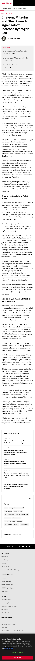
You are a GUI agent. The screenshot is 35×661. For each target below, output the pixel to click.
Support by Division (7, 603)
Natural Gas (8, 511)
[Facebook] (16, 546)
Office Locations (6, 613)
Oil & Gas (19, 521)
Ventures (4, 563)
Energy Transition (15, 508)
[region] (17, 647)
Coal (6, 508)
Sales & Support (6, 599)
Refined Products (10, 521)
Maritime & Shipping (22, 514)
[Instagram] (19, 546)
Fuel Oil (16, 524)
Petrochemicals (9, 514)
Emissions (8, 518)
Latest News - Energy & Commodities (14, 8)
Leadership (4, 627)
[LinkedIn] (26, 546)
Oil (23, 508)
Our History (4, 560)
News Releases (6, 581)
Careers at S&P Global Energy (10, 570)
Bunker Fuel (8, 524)
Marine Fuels (24, 524)
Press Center (5, 566)
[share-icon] (30, 498)
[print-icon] (26, 498)
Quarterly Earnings (7, 584)
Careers (3, 621)
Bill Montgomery (15, 535)
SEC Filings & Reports (7, 588)
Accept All (17, 657)
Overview (4, 578)
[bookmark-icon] (22, 498)
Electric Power (18, 511)
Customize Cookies (17, 652)
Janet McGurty (15, 39)
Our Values (4, 556)
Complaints (4, 609)
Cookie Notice (8, 648)
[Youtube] (22, 546)
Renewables (16, 518)
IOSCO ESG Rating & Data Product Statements (15, 631)
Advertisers (4, 591)
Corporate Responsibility (8, 624)
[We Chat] (29, 546)
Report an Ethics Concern (9, 606)
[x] (12, 546)
